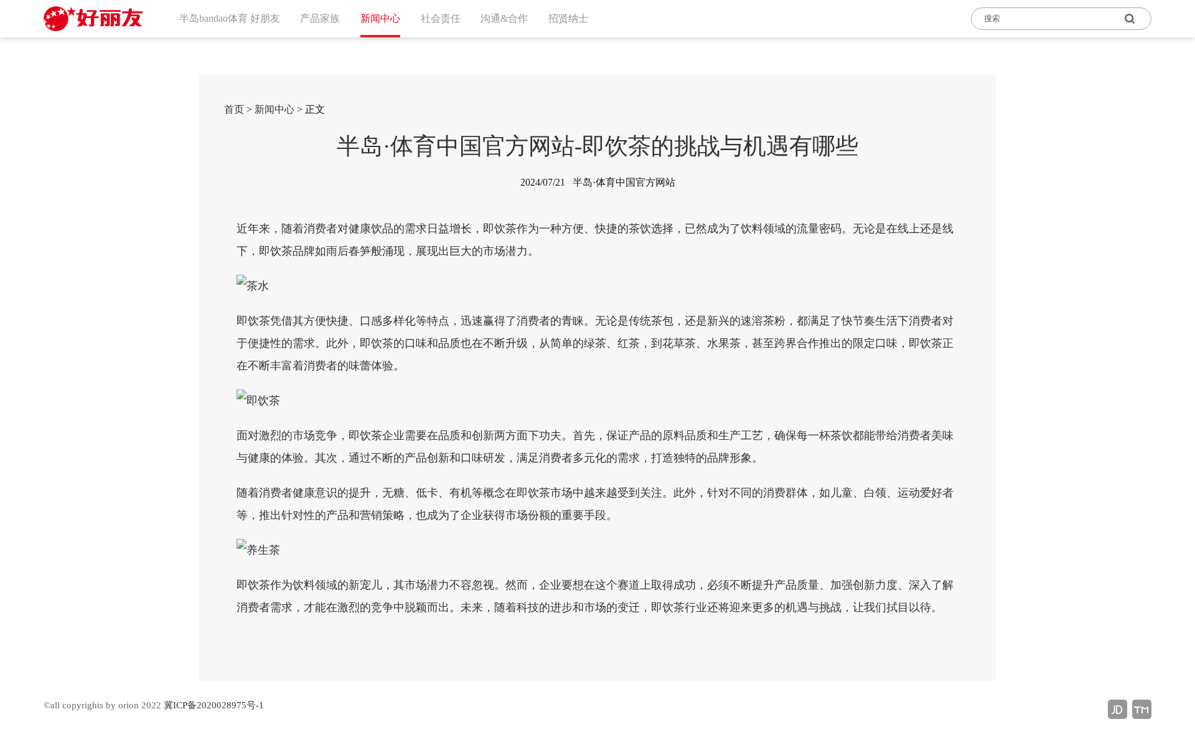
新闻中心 (274, 109)
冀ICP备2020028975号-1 (214, 705)
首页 (234, 109)
